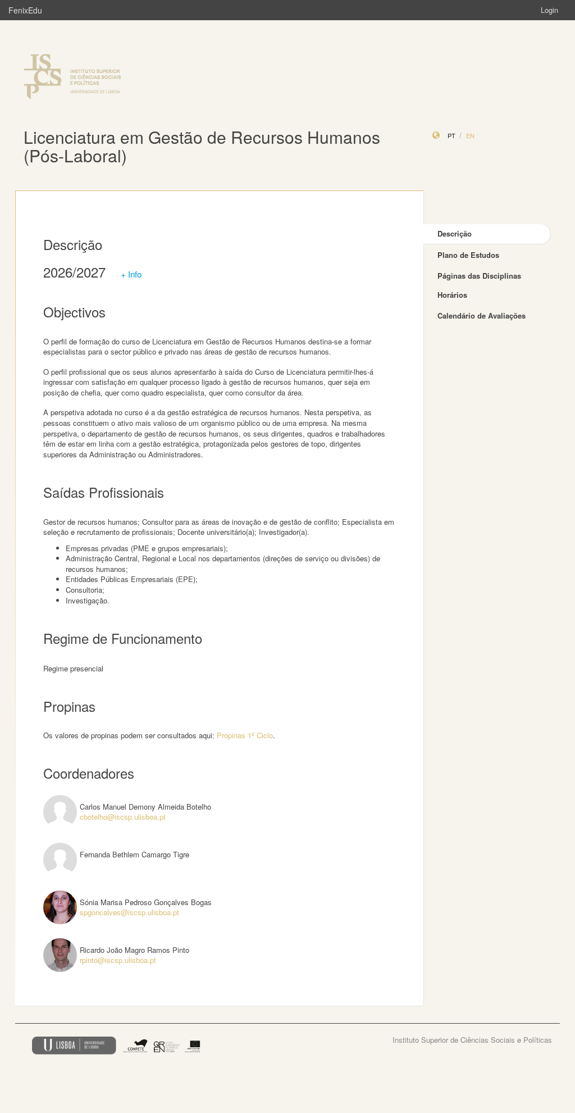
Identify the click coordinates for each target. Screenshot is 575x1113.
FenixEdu (25, 10)
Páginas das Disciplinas (479, 275)
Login (549, 9)
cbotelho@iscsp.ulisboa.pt (123, 816)
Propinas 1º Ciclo (245, 735)
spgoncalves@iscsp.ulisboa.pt (129, 912)
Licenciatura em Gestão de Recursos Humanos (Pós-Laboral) (202, 146)
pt (451, 135)
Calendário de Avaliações (481, 315)
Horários (452, 294)
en (470, 135)
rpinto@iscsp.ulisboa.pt (118, 960)
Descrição (454, 233)
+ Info (131, 274)
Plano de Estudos (468, 254)
